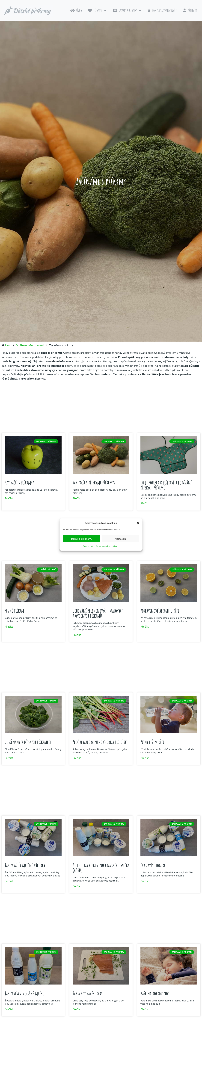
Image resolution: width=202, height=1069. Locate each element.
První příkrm (14, 610)
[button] (137, 522)
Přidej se (97, 10)
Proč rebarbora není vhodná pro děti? (100, 742)
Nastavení (120, 538)
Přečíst (9, 498)
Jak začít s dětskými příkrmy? (94, 482)
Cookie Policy (89, 546)
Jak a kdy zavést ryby (88, 993)
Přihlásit (192, 10)
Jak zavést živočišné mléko (24, 993)
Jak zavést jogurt (152, 865)
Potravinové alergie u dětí (159, 610)
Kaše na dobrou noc (154, 993)
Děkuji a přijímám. (81, 538)
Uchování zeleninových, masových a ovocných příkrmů (98, 613)
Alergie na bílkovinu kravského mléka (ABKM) (101, 867)
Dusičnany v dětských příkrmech (28, 742)
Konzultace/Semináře (164, 10)
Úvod (79, 10)
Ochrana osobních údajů (106, 546)
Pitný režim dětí (152, 742)
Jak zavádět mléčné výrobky (25, 865)
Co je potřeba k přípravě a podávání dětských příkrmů (166, 485)
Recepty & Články (128, 10)
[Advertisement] (101, 408)
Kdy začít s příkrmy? (19, 482)
